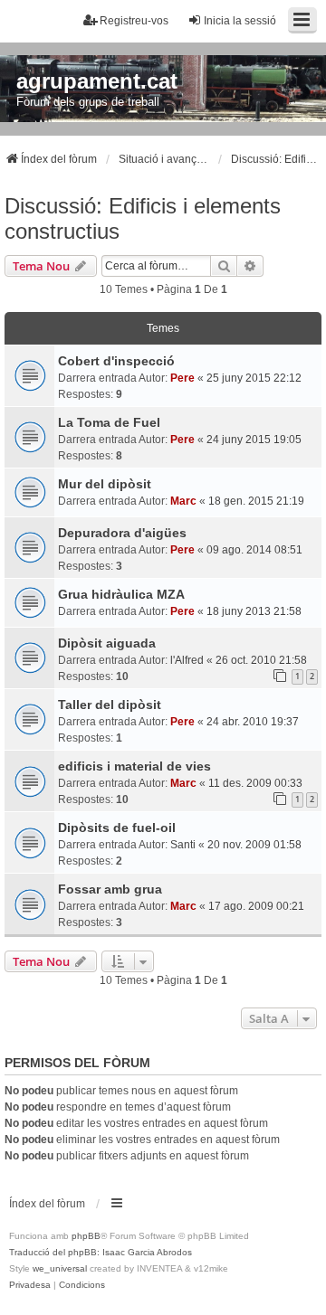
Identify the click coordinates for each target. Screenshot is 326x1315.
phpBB (86, 1236)
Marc (183, 501)
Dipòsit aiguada (107, 643)
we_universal (60, 1268)
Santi (183, 844)
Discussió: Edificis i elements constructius (143, 218)
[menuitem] (30, 1285)
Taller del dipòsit (109, 704)
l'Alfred (187, 660)
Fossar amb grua (110, 889)
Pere (182, 378)
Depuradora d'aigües (122, 532)
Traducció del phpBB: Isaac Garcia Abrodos (100, 1252)
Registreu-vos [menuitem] (134, 20)
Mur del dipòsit (104, 484)
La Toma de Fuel (109, 422)
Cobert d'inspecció (116, 361)
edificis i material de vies (134, 766)
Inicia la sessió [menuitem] (240, 20)
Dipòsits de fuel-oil (117, 827)
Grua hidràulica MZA (121, 594)
